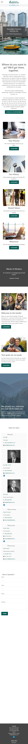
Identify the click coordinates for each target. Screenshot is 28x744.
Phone (2, 593)
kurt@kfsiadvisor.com (10, 473)
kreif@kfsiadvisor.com (10, 445)
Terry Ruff (5, 494)
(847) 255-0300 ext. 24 (10, 442)
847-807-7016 (8, 554)
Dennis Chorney (7, 512)
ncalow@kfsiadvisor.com (10, 538)
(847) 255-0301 (8, 500)
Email (2, 585)
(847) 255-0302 (8, 533)
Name (2, 577)
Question (3, 602)
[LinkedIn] (4, 475)
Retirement (14, 742)
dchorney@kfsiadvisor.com (10, 520)
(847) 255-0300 (15, 728)
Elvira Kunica (6, 548)
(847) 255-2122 (8, 517)
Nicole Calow (6, 528)
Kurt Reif (5, 437)
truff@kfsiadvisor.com (10, 502)
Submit (5, 613)
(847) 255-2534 (8, 470)
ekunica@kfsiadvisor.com (10, 559)
